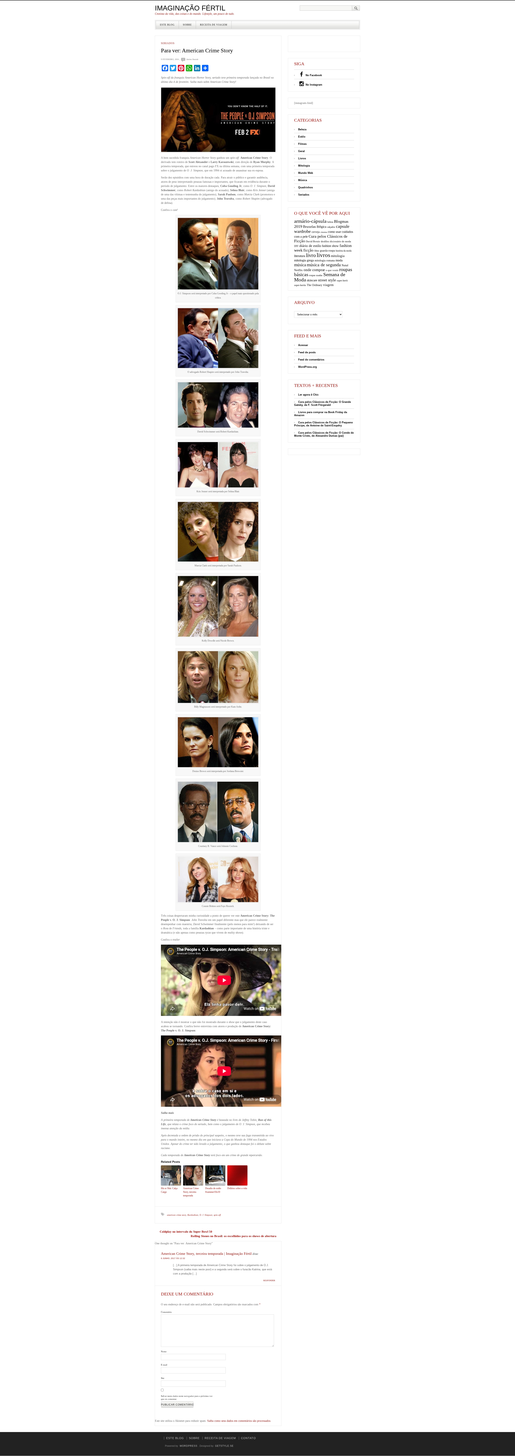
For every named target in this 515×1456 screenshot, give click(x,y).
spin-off (217, 1215)
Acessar (303, 345)
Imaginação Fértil (190, 8)
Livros (302, 158)
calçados (331, 227)
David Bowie (313, 241)
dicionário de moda (340, 241)
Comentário (166, 1311)
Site (162, 1377)
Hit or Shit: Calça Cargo (169, 1190)
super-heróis (300, 285)
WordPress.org (307, 366)
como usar (334, 232)
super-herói (342, 280)
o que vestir (332, 270)
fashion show (330, 246)
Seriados (168, 43)
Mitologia (304, 165)
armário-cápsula (310, 221)
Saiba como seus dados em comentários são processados (238, 1420)
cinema (323, 232)
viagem (328, 285)
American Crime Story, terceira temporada (191, 1192)
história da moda (343, 250)
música (300, 264)
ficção (308, 250)
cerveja (316, 231)
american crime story (176, 1215)
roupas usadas (315, 275)
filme (316, 250)
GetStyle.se (224, 1446)
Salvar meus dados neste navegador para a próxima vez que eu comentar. (186, 1397)
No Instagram (313, 84)
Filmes (302, 143)
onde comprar (314, 270)
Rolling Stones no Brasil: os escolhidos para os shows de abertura (233, 1236)
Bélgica (321, 226)
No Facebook (313, 75)
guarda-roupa (327, 250)
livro (311, 255)
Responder (269, 1280)
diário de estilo (310, 246)
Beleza (302, 129)
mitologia (338, 256)
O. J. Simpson (206, 1215)
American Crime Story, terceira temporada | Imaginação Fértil (206, 1254)
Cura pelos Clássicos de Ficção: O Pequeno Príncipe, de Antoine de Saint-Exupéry (323, 424)
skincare (312, 280)
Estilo (301, 136)
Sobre (187, 24)
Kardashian (192, 1215)
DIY (296, 246)
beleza (330, 222)
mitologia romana (325, 260)
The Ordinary (314, 285)
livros (323, 255)
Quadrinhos (305, 187)
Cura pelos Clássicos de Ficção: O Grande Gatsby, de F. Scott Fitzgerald (322, 403)
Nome (164, 1351)
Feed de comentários (311, 359)
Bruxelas (309, 227)
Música (302, 180)
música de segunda (324, 264)
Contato (248, 1438)
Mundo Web (305, 172)
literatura (299, 256)
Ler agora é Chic (308, 394)
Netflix (298, 270)
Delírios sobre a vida (237, 1188)
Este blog (167, 24)
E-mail (164, 1364)
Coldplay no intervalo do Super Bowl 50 (186, 1231)
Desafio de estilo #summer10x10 (213, 1190)
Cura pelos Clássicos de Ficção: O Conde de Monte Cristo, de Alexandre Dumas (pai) (324, 434)
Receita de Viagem (213, 24)
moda (339, 260)
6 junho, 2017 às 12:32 (173, 1258)
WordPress (188, 1446)
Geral (301, 151)
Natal (345, 265)
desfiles (325, 241)
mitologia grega (304, 260)
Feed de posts (307, 352)
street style (327, 280)
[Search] (356, 8)
